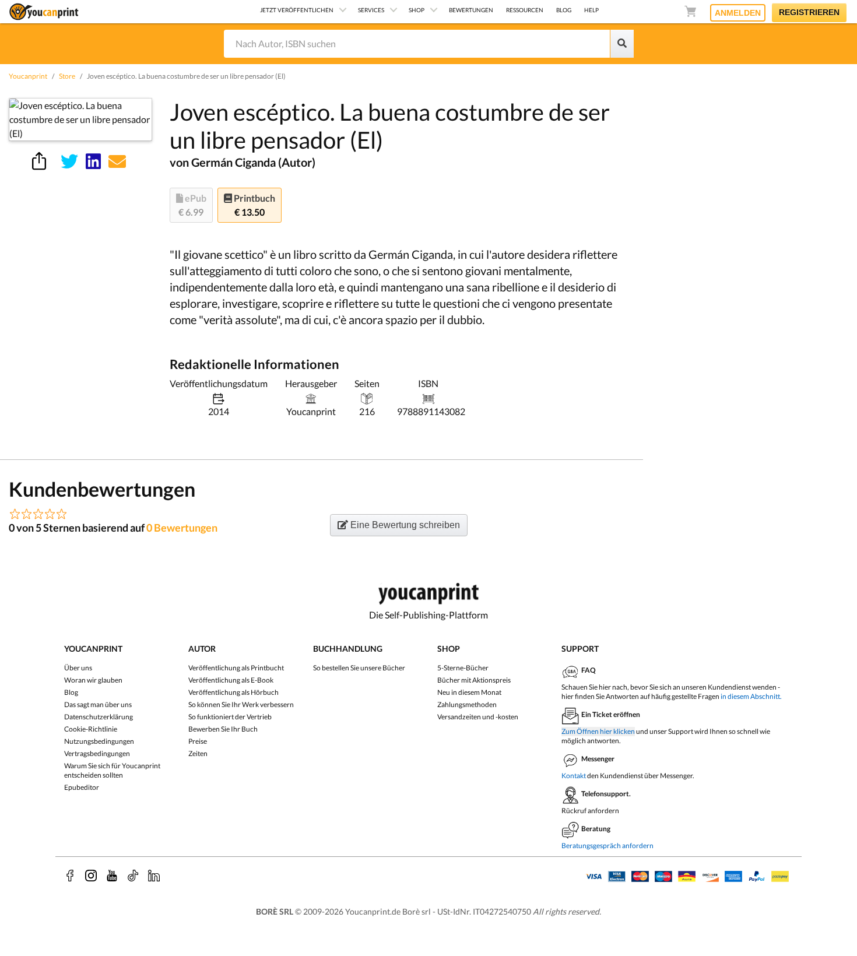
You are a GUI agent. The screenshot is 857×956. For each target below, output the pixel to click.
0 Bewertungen (181, 527)
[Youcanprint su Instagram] (91, 875)
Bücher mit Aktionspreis (474, 680)
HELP (591, 9)
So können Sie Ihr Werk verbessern (241, 704)
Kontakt (573, 775)
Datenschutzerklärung (98, 716)
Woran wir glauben (93, 680)
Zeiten (198, 753)
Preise (197, 741)
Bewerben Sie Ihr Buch (223, 729)
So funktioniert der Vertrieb (230, 716)
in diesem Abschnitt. (751, 696)
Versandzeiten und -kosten (477, 716)
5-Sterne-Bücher (463, 667)
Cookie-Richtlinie (90, 729)
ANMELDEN (738, 12)
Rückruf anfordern (590, 810)
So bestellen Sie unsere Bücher (359, 667)
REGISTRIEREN (809, 12)
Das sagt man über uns (98, 704)
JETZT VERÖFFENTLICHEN (296, 9)
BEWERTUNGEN (471, 9)
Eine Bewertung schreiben (404, 525)
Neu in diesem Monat (469, 692)
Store (67, 76)
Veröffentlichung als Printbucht (236, 667)
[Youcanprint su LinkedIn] (154, 875)
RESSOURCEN (524, 9)
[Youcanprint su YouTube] (112, 875)
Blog (71, 692)
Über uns (78, 667)
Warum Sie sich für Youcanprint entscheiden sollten (112, 770)
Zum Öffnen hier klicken (598, 731)
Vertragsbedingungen (97, 753)
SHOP (416, 9)
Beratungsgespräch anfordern (607, 845)
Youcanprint (28, 76)
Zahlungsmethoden (467, 704)
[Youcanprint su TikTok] (133, 875)
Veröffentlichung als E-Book (230, 680)
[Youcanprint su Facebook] (70, 875)
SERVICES (371, 9)
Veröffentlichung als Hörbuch (233, 692)
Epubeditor (81, 787)
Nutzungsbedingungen (99, 741)
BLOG (563, 9)
